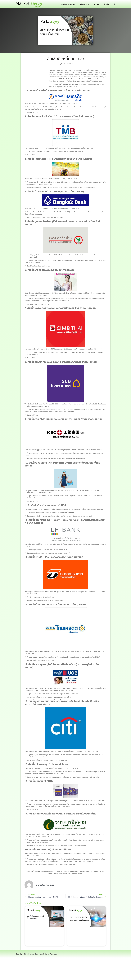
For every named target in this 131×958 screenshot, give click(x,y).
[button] (114, 4)
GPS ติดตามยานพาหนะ (68, 4)
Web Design (96, 4)
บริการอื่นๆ (106, 4)
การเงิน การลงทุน (84, 4)
